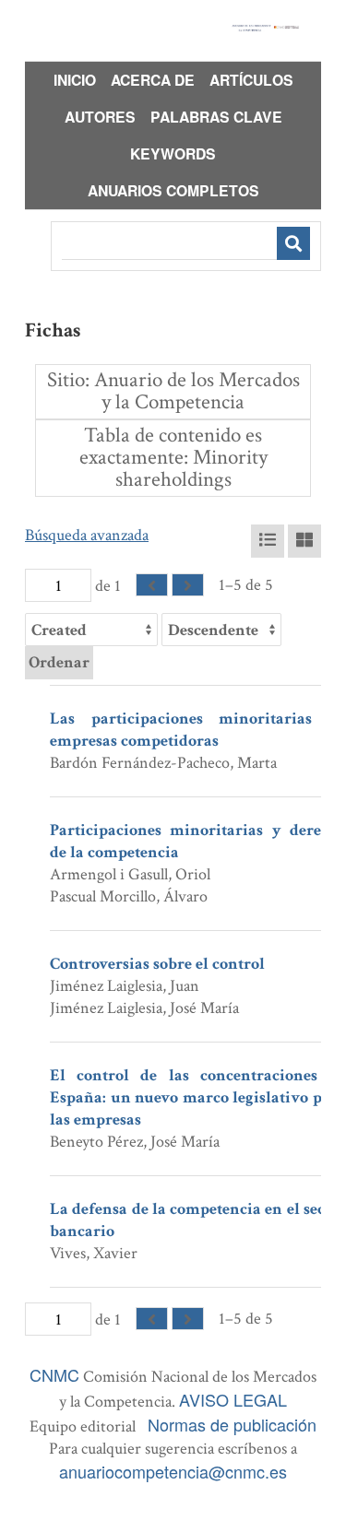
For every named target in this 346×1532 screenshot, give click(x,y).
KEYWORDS (173, 153)
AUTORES (100, 116)
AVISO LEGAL (233, 1399)
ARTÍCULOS (251, 79)
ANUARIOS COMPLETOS (173, 190)
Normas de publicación (232, 1424)
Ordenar (59, 662)
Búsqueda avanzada (87, 535)
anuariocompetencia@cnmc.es (173, 1471)
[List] (267, 541)
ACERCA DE (153, 79)
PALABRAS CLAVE (216, 116)
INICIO (75, 79)
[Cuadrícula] (304, 541)
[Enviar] (293, 243)
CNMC (54, 1374)
